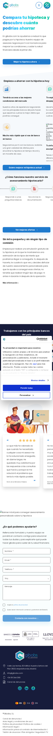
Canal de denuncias (12, 719)
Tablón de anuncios (11, 732)
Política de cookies (32, 724)
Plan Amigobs (28, 732)
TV (47, 732)
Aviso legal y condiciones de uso (17, 721)
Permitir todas (26, 388)
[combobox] (26, 578)
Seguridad (40, 732)
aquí (35, 364)
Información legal (10, 727)
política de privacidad (21, 605)
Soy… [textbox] (7, 578)
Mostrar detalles (38, 380)
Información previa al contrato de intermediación (25, 729)
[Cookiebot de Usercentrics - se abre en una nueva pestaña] (39, 339)
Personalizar (25, 395)
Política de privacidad (12, 724)
